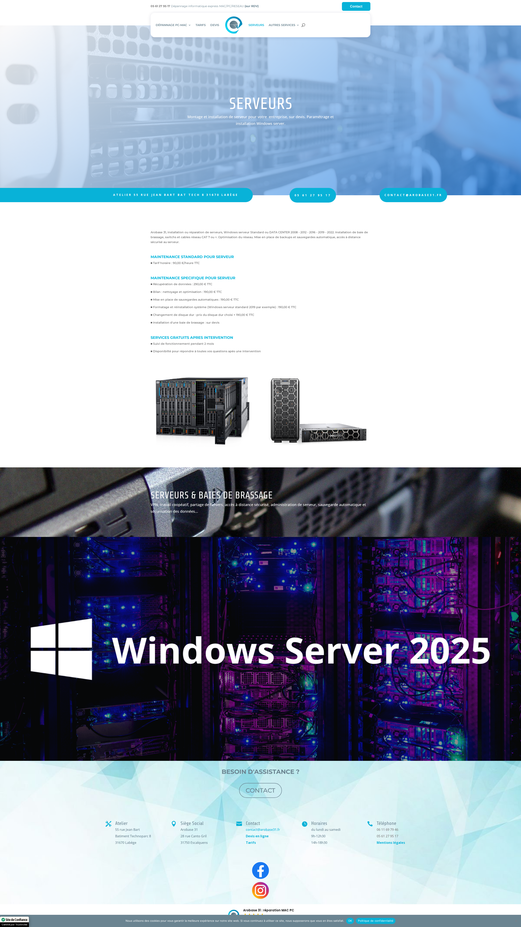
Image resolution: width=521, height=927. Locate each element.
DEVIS (214, 25)
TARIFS (201, 25)
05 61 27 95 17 (312, 195)
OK (350, 920)
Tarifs (251, 842)
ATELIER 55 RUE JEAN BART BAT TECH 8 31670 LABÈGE (175, 195)
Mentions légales (391, 842)
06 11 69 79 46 (387, 829)
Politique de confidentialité (375, 920)
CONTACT (260, 790)
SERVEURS (256, 25)
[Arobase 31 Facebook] (260, 870)
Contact (356, 6)
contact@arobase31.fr (413, 195)
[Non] (516, 921)
